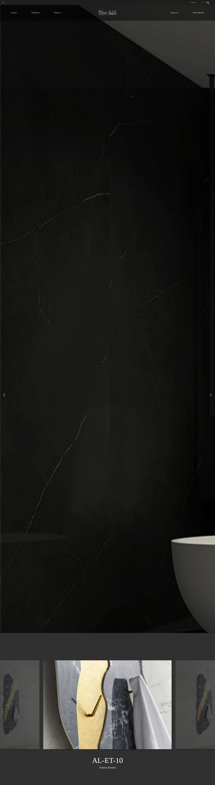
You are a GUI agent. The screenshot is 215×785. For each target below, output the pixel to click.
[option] (107, 395)
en (3, 2)
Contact (193, 2)
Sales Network (198, 13)
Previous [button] (4, 395)
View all (12, 746)
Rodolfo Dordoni (107, 767)
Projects (57, 13)
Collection (35, 13)
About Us (174, 13)
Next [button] (211, 395)
